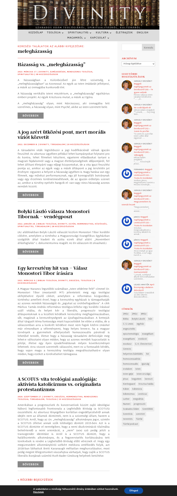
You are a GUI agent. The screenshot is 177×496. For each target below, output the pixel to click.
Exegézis (74, 280)
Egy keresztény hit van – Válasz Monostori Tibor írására (52, 270)
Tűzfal (139, 419)
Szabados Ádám (131, 409)
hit (147, 354)
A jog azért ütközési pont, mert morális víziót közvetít (62, 134)
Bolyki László (138, 319)
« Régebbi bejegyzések (35, 480)
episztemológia (131, 334)
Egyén (72, 224)
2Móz (134, 314)
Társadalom (57, 144)
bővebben (30, 116)
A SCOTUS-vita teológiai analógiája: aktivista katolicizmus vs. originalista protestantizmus (59, 384)
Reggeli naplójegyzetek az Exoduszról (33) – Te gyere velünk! (143, 88)
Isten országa (143, 374)
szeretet (140, 414)
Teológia (54, 33)
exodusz (127, 344)
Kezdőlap (36, 33)
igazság (145, 364)
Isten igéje (128, 374)
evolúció (142, 339)
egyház (140, 324)
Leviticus (142, 394)
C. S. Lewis (128, 324)
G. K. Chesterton (143, 344)
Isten (138, 369)
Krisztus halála (146, 384)
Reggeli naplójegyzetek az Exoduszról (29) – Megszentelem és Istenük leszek (136, 199)
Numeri (126, 404)
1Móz (125, 314)
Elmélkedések (58, 72)
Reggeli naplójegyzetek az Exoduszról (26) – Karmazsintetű (142, 268)
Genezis (127, 349)
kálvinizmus (129, 394)
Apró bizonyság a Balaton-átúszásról (144, 287)
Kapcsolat (98, 38)
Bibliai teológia (47, 224)
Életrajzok (124, 33)
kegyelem (136, 379)
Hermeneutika (85, 224)
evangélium (147, 334)
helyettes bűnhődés (133, 354)
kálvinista (137, 389)
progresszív (139, 404)
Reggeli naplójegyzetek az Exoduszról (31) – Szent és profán (142, 127)
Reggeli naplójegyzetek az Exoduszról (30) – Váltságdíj (142, 151)
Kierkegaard (129, 384)
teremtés (128, 419)
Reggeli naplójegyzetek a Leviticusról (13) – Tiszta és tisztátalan (143, 174)
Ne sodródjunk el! (142, 107)
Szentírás (128, 414)
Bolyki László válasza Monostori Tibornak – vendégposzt (54, 214)
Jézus (125, 379)
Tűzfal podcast (130, 424)
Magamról (75, 38)
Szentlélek (147, 409)
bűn (150, 319)
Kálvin (126, 389)
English (142, 33)
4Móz (143, 314)
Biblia (125, 319)
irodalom (127, 369)
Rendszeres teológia (79, 72)
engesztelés (129, 329)
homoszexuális (130, 364)
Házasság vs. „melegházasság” (51, 64)
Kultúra (102, 33)
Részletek (38, 492)
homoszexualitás (131, 359)
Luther (126, 399)
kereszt (149, 379)
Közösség (101, 224)
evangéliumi (129, 339)
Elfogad (133, 490)
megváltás (138, 399)
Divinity (44, 72)
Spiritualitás (78, 33)
